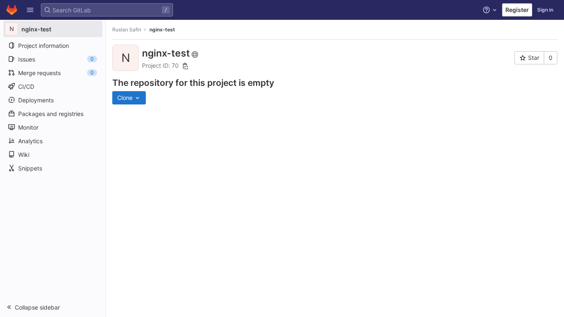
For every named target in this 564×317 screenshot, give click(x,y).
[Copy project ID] (185, 66)
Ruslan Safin (126, 29)
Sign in (545, 10)
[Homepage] (11, 10)
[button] (30, 10)
